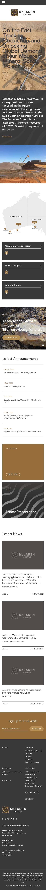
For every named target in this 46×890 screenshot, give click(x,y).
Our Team (28, 754)
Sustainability (32, 792)
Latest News (29, 783)
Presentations (29, 780)
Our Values (28, 756)
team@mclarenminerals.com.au (13, 850)
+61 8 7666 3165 (7, 855)
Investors (30, 768)
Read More (7, 136)
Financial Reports (31, 777)
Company (29, 748)
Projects (6, 768)
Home (5, 748)
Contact (29, 799)
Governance (29, 759)
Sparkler (6, 781)
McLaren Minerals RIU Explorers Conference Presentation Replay (19, 636)
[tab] (43, 345)
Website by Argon (35, 885)
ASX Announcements (32, 772)
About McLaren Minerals (33, 751)
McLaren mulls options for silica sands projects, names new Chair (21, 691)
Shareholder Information (33, 786)
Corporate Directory (32, 762)
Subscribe (36, 728)
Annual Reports (30, 775)
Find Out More (11, 337)
